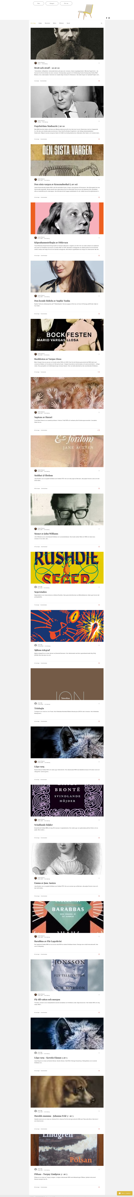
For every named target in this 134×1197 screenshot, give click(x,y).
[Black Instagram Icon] (109, 18)
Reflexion (61, 23)
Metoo (54, 23)
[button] (52, 3)
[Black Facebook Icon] (107, 18)
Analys (40, 23)
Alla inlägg (33, 23)
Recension (47, 23)
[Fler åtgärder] (99, 63)
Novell (68, 23)
